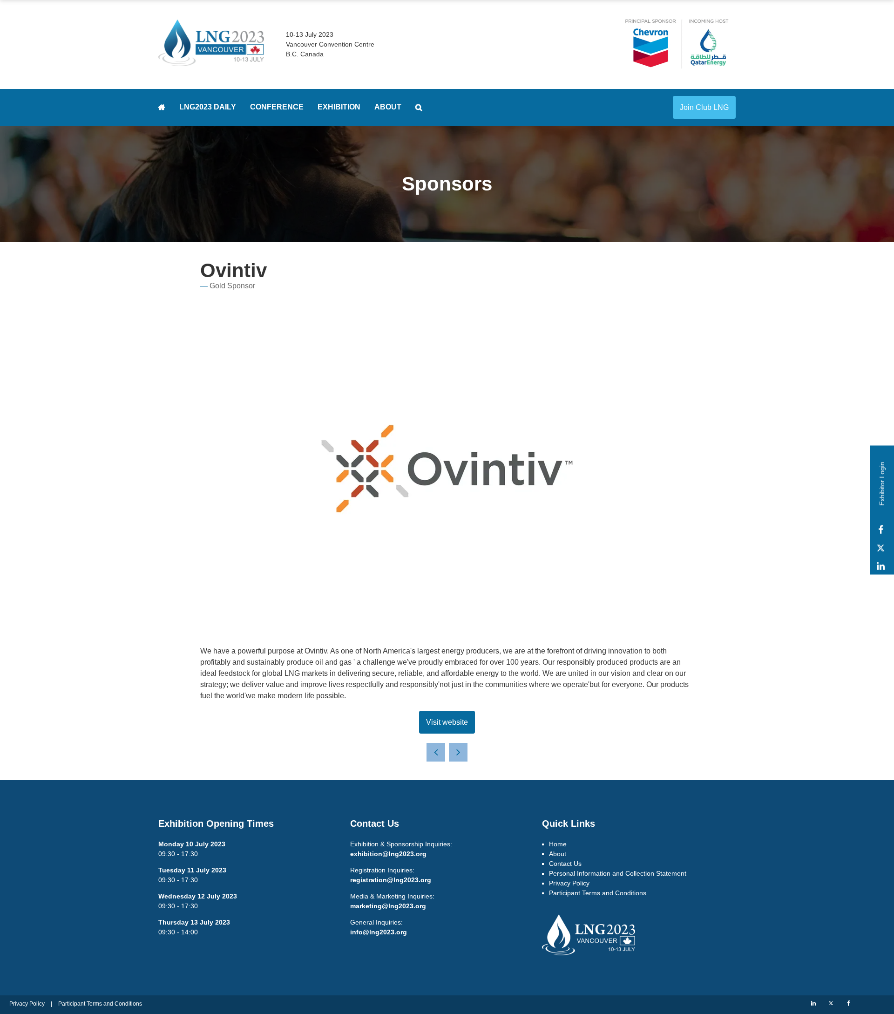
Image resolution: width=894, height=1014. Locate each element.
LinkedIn (881, 566)
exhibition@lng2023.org (388, 853)
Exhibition (339, 107)
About (387, 107)
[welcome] (211, 62)
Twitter (881, 548)
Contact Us (565, 863)
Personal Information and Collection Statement (617, 873)
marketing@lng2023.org (388, 906)
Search (418, 107)
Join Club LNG (704, 107)
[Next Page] (458, 752)
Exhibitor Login (882, 483)
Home (161, 107)
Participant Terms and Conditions (597, 893)
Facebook (881, 530)
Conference (277, 107)
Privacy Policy (569, 883)
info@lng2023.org (378, 932)
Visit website (447, 722)
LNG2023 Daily (207, 107)
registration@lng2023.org (390, 880)
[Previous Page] (436, 752)
